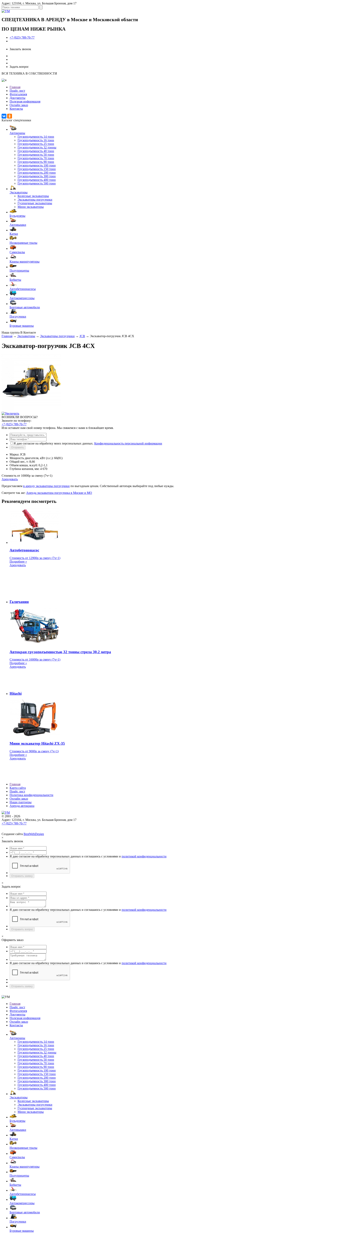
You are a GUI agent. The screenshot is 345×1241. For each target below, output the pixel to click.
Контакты (16, 108)
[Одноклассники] (9, 116)
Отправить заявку (22, 875)
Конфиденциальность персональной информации (128, 443)
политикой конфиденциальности (144, 856)
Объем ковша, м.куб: (24, 465)
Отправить (17, 447)
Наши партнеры (21, 802)
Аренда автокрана (22, 805)
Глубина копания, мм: (24, 468)
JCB (82, 336)
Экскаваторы (26, 336)
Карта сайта (18, 787)
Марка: (14, 454)
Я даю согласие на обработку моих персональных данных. (88, 443)
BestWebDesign (34, 834)
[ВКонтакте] (4, 116)
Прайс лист (17, 90)
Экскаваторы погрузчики (57, 336)
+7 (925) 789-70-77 (22, 37)
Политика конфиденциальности (31, 795)
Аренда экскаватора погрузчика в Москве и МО (59, 492)
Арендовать (10, 479)
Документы (17, 98)
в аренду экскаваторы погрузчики (46, 486)
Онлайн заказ (19, 105)
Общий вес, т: (19, 461)
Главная (15, 87)
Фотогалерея (18, 94)
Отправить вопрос (22, 929)
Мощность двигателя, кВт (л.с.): (31, 458)
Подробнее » (18, 561)
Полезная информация (25, 101)
